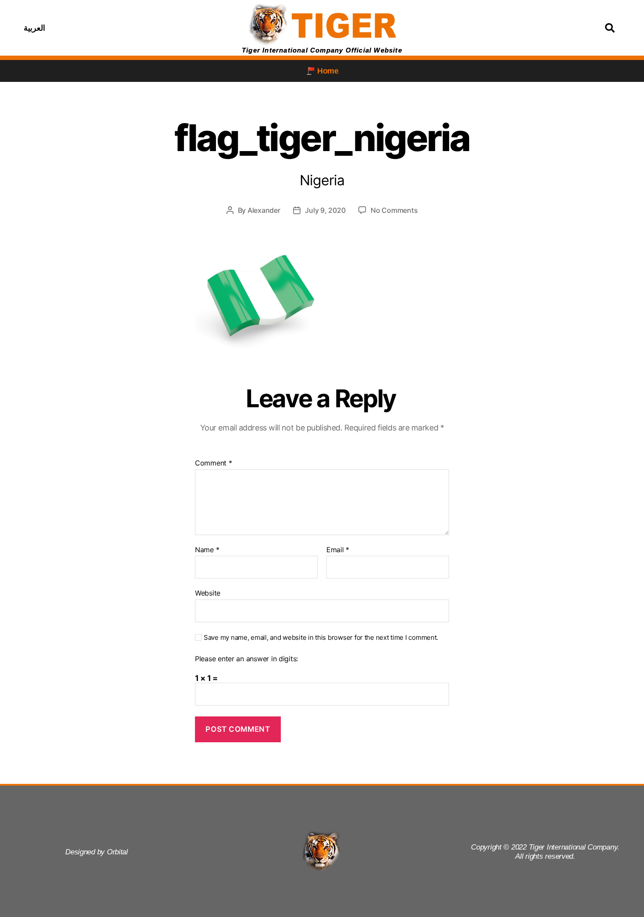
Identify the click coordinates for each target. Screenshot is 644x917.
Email (337, 550)
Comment (213, 463)
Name (207, 550)
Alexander (264, 210)
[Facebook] (108, 28)
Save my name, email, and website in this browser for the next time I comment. (321, 638)
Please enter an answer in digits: (246, 659)
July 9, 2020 (325, 210)
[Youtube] (152, 28)
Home (328, 71)
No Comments (394, 210)
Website (207, 593)
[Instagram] (130, 28)
